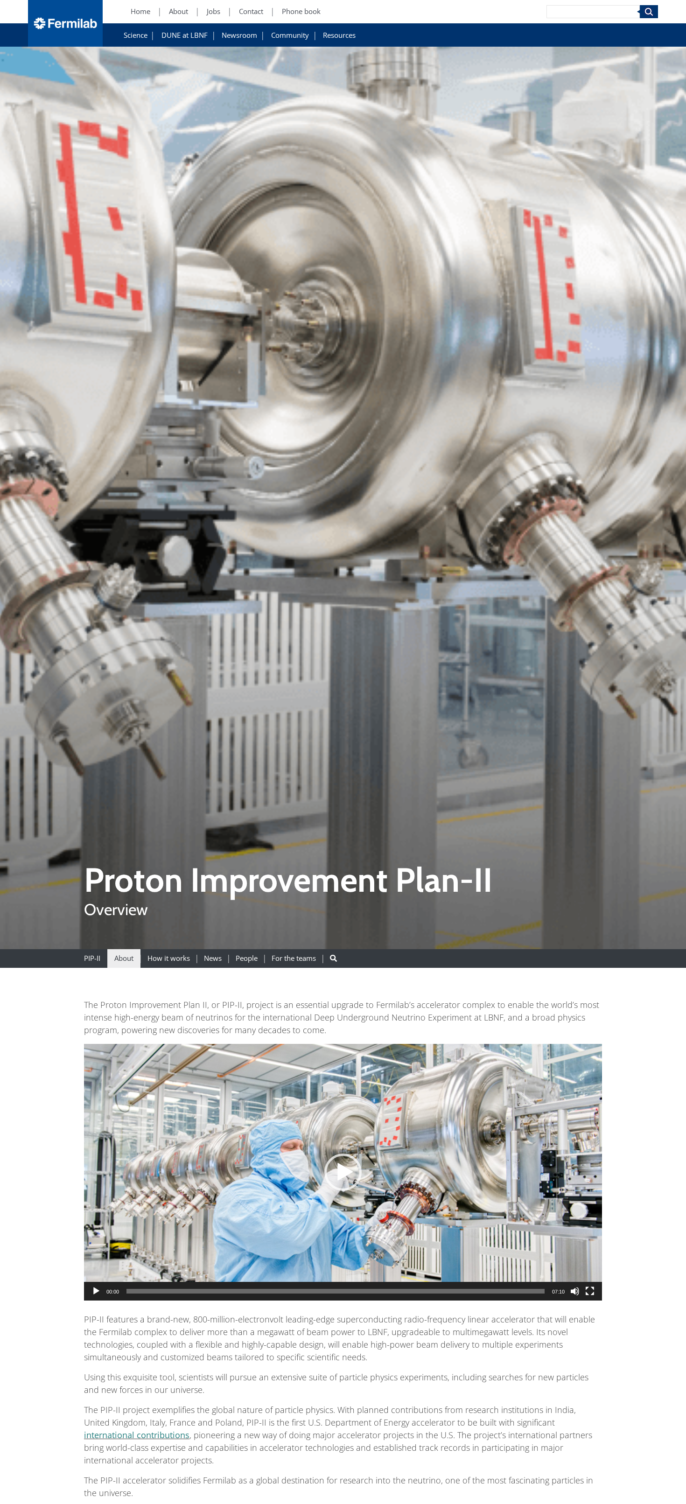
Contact (251, 11)
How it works (168, 958)
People (247, 958)
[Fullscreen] (590, 1291)
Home (140, 11)
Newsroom (239, 35)
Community (290, 35)
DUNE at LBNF (184, 35)
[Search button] (333, 958)
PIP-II (92, 958)
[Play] (96, 1291)
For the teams (294, 958)
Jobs (213, 11)
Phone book (301, 11)
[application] (343, 1172)
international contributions (136, 1435)
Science (135, 35)
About (178, 11)
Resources (339, 35)
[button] (343, 1172)
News (213, 958)
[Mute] (575, 1291)
